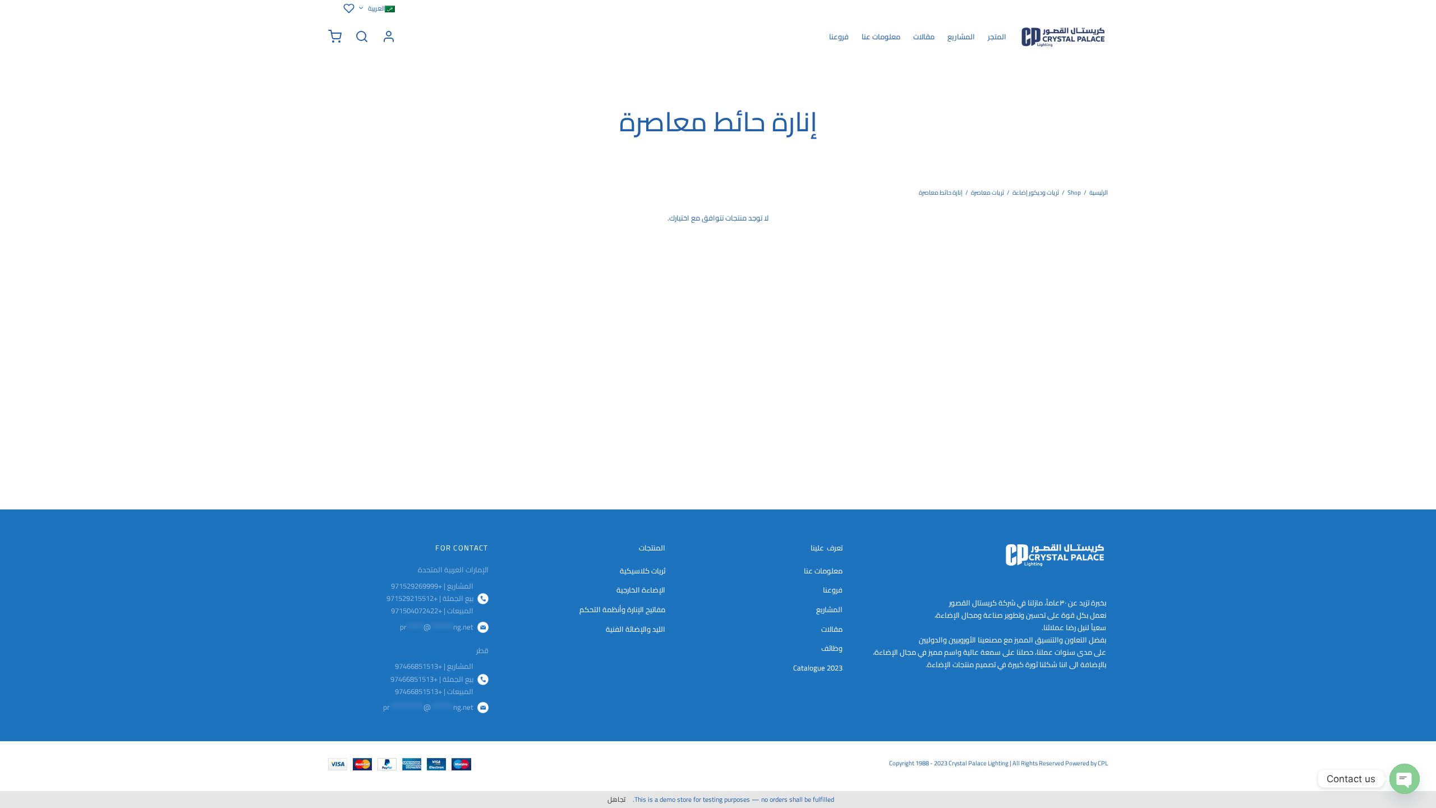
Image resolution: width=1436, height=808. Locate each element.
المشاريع (961, 36)
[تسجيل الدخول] (388, 36)
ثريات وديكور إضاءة (1035, 192)
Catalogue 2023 (818, 667)
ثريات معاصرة (987, 192)
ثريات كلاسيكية (642, 570)
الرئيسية (1098, 192)
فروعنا (839, 36)
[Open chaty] (1404, 779)
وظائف (832, 648)
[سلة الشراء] (335, 36)
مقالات (924, 36)
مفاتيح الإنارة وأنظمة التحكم (622, 609)
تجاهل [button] (616, 799)
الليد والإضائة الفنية (635, 629)
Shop (1074, 192)
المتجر (997, 36)
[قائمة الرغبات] (347, 8)
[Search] (362, 36)
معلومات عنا (881, 36)
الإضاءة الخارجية (640, 589)
